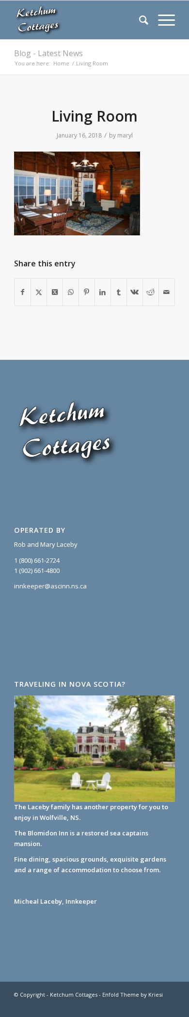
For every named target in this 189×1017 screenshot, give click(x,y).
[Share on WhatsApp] (71, 292)
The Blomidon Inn (41, 833)
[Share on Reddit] (150, 292)
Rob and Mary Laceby (46, 544)
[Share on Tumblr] (118, 292)
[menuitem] (138, 19)
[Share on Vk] (134, 292)
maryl (125, 135)
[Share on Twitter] (39, 292)
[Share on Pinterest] (86, 292)
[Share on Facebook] (23, 292)
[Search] (138, 19)
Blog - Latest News (48, 53)
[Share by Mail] (166, 292)
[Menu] (161, 19)
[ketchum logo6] (78, 19)
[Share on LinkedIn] (102, 292)
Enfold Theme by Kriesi (132, 994)
